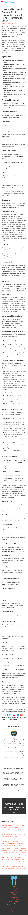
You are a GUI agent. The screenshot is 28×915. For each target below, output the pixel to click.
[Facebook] (7, 715)
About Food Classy (14, 888)
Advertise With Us (14, 901)
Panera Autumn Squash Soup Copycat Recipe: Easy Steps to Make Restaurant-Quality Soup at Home (14, 868)
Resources (14, 892)
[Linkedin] (18, 715)
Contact (14, 890)
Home (14, 886)
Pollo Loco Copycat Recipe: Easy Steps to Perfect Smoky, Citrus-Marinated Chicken (12, 779)
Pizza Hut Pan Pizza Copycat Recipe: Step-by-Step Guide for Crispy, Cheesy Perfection (13, 773)
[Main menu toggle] (25, 2)
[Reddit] (21, 715)
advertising (12, 809)
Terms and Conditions (14, 908)
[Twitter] (10, 715)
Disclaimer (14, 910)
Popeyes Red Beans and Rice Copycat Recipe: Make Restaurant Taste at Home (13, 790)
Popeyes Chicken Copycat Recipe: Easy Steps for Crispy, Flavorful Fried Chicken (13, 785)
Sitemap (14, 894)
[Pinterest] (14, 715)
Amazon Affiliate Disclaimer (14, 912)
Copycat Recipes (11, 23)
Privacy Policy (14, 906)
